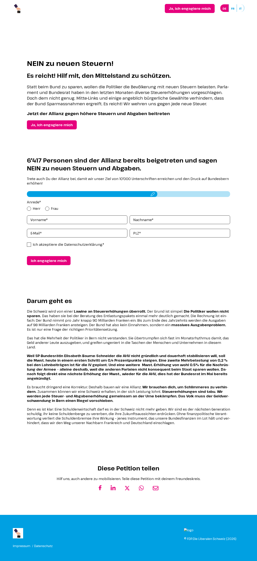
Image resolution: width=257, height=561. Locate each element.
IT (240, 8)
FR (232, 8)
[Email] (155, 489)
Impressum (21, 546)
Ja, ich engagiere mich (190, 8)
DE (224, 8)
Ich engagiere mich (49, 260)
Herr (36, 208)
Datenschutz (43, 546)
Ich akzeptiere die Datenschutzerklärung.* (68, 244)
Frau (54, 208)
